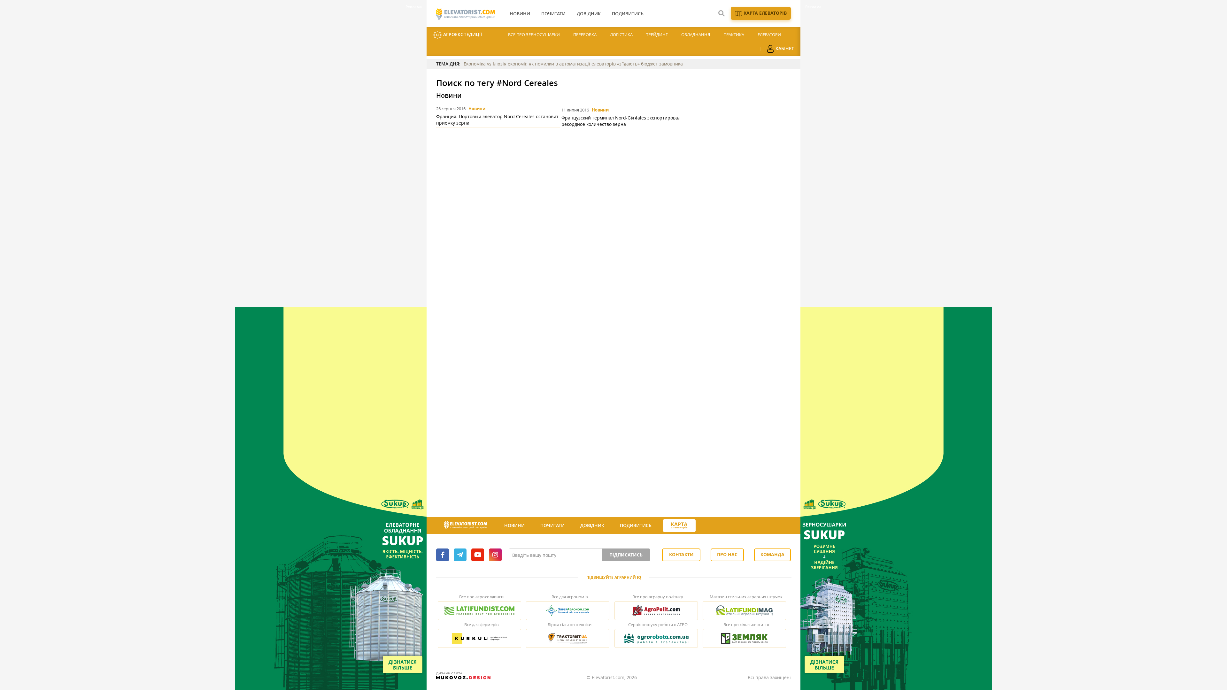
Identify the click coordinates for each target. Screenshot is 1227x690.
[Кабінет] (707, 525)
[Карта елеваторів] (679, 525)
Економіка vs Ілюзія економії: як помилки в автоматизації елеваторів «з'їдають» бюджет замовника (573, 64)
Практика (733, 34)
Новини (476, 108)
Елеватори (769, 34)
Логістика (621, 34)
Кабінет (784, 48)
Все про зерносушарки (534, 34)
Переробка (585, 34)
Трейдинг (657, 34)
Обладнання (695, 34)
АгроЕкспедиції (462, 34)
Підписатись (626, 555)
